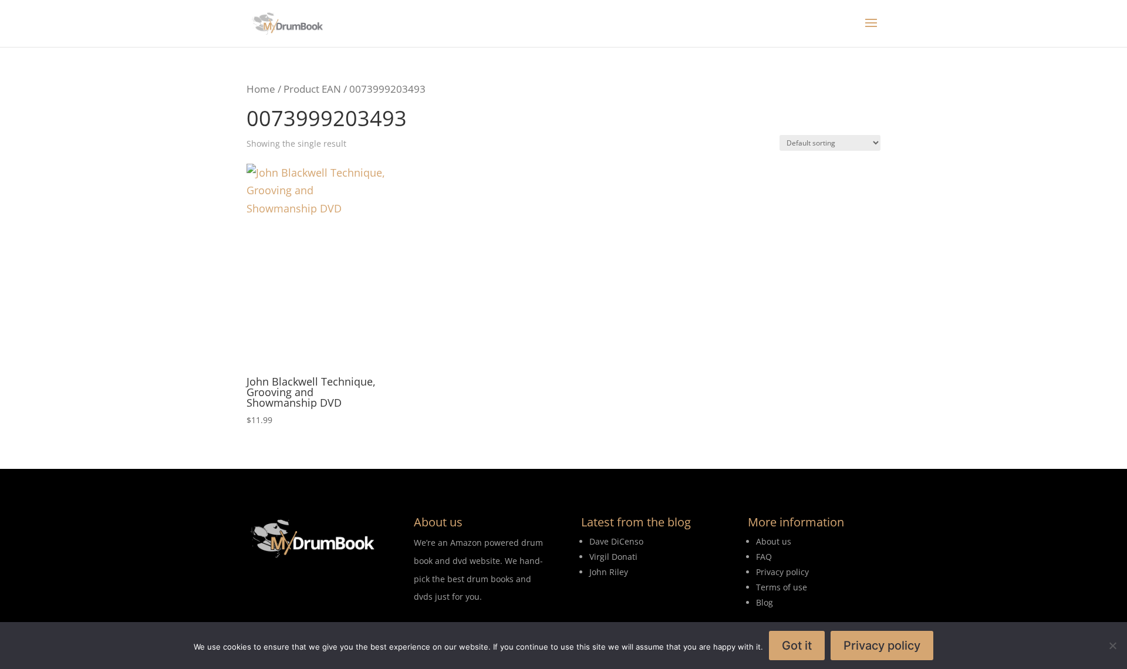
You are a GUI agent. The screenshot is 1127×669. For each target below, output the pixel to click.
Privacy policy (881, 645)
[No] (1112, 645)
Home (261, 89)
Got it (797, 645)
